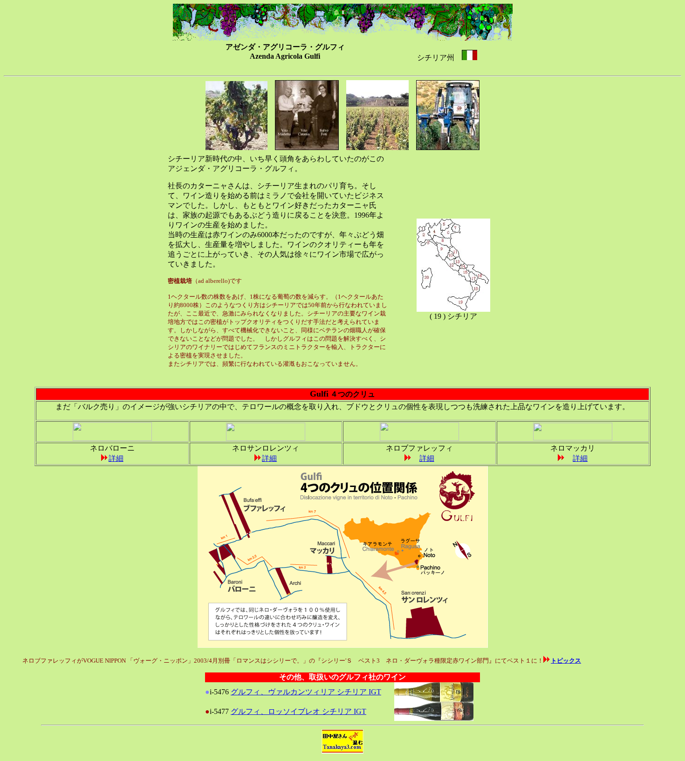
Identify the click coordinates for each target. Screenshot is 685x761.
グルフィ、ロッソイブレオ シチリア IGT (298, 711)
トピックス (566, 660)
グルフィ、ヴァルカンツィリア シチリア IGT (306, 692)
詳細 (116, 458)
